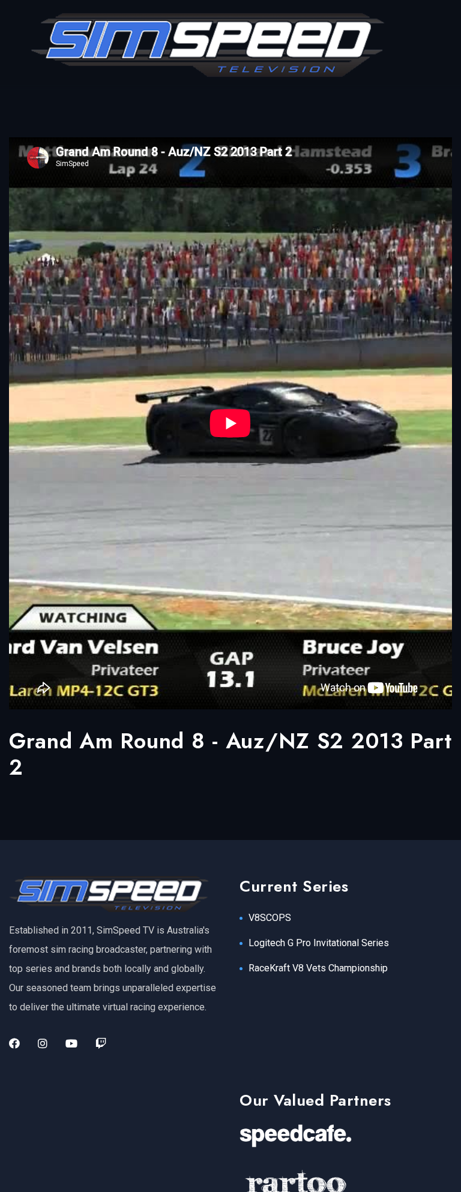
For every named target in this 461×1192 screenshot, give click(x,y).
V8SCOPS (270, 917)
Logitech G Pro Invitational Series (319, 943)
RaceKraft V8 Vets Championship (318, 968)
